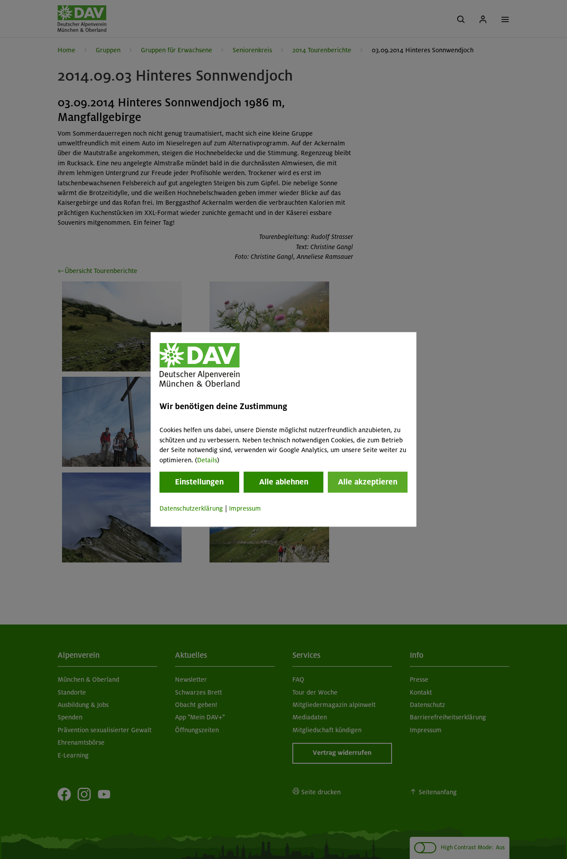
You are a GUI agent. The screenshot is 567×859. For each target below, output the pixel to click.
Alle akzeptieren (367, 482)
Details (207, 460)
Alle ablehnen (283, 482)
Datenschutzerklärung (191, 508)
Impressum (245, 508)
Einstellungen (199, 482)
